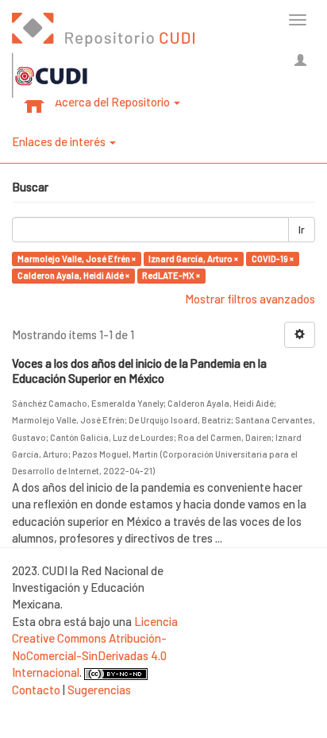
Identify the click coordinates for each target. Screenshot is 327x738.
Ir (301, 229)
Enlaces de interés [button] (60, 141)
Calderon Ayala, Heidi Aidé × (73, 275)
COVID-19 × (273, 258)
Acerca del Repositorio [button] (113, 102)
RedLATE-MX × (171, 275)
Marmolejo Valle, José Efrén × (76, 258)
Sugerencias (99, 689)
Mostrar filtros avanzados (250, 299)
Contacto (36, 689)
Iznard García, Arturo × (193, 258)
